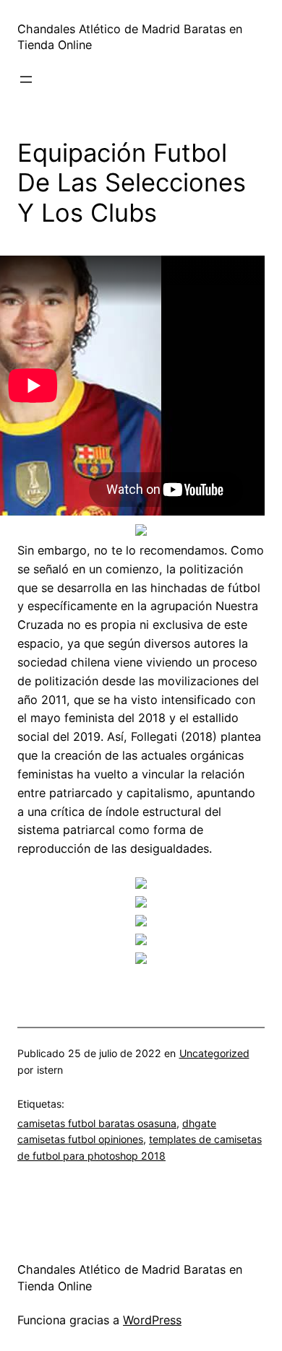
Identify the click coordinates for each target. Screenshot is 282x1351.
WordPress (152, 1320)
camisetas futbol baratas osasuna (96, 1123)
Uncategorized (214, 1053)
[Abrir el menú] (26, 79)
